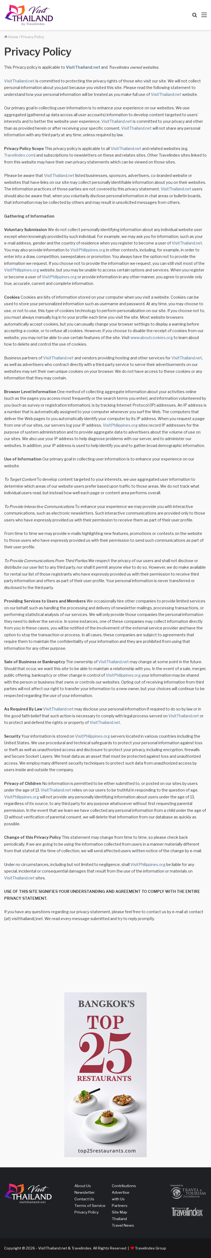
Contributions (124, 1186)
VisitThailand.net (83, 67)
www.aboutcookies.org (152, 337)
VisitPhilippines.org (87, 250)
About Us (82, 1186)
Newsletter (84, 1192)
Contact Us (84, 1199)
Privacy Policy (86, 1212)
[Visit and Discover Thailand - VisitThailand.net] (29, 15)
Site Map (119, 1212)
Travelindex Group (150, 1248)
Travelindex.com (19, 155)
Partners (119, 1205)
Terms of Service (90, 1205)
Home (12, 37)
